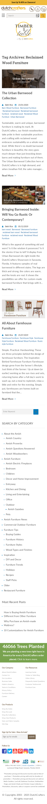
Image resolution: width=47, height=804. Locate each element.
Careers (4, 696)
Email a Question (28, 765)
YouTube (15, 751)
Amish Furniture (12, 459)
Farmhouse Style (26, 338)
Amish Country (13, 438)
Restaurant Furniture (14, 590)
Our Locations (7, 678)
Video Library (30, 678)
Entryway (11, 484)
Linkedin (31, 751)
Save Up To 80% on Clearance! (24, 2)
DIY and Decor (13, 559)
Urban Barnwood (17, 117)
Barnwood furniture (28, 108)
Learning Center (30, 672)
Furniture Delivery (8, 693)
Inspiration (9, 555)
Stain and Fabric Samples (10, 721)
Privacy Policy (6, 690)
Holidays (10, 570)
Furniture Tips (11, 530)
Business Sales (7, 681)
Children (10, 474)
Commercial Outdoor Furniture (20, 525)
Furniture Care (30, 687)
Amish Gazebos (16, 509)
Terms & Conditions (9, 687)
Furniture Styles (14, 545)
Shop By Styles (7, 709)
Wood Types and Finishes (19, 550)
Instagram (25, 751)
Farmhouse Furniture (10, 338)
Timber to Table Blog (32, 675)
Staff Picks (11, 580)
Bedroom (11, 469)
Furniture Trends (14, 565)
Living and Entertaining (17, 494)
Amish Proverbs (14, 443)
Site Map (5, 724)
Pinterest (20, 751)
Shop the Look (7, 712)
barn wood (6, 230)
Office (9, 499)
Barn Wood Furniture (10, 108)
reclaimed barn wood (11, 232)
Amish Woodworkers (17, 454)
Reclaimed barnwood (11, 111)
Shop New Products (9, 718)
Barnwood (16, 230)
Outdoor (10, 505)
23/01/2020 (23, 105)
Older (7, 585)
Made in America (8, 684)
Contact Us (6, 675)
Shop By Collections (9, 715)
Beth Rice (9, 105)
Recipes (10, 575)
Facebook (4, 751)
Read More (7, 175)
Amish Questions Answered (20, 449)
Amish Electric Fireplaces (19, 463)
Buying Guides (13, 534)
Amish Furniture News (15, 519)
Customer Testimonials (33, 684)
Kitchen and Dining (16, 489)
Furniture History (15, 539)
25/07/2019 (23, 335)
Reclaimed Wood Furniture (25, 341)
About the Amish (12, 434)
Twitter (9, 751)
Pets (8, 514)
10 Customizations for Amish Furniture (24, 630)
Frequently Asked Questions (35, 681)
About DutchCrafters (9, 672)
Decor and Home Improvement (22, 479)
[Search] (36, 412)
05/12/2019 (23, 227)
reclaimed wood (16, 114)
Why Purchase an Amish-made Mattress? (20, 623)
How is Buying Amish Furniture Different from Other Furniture (20, 614)
